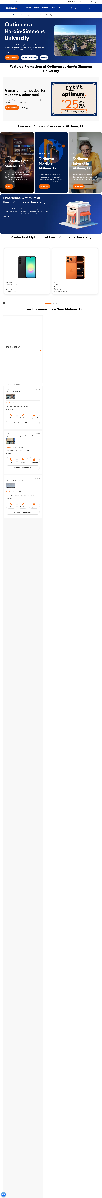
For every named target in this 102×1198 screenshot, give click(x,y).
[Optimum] (11, 8)
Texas (15, 15)
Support (76, 8)
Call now (44, 57)
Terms (23, 107)
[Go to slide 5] (56, 303)
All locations (6, 15)
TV (59, 8)
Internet (28, 8)
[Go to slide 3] (53, 303)
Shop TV (9, 186)
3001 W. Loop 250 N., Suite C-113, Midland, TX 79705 (21, 495)
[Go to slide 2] (51, 303)
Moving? (93, 2)
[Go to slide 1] (48, 303)
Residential (9, 2)
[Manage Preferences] (3, 1194)
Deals (53, 8)
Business (18, 2)
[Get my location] (40, 351)
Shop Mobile (44, 186)
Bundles (45, 8)
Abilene (22, 15)
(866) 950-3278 (10, 409)
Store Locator (84, 2)
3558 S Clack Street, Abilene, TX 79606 (17, 406)
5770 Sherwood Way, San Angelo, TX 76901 (18, 450)
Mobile (36, 8)
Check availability (11, 57)
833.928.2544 (72, 2)
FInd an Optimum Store (29, 57)
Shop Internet (79, 186)
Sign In (90, 8)
